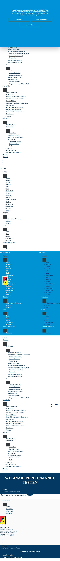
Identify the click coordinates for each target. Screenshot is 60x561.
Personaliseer (30, 25)
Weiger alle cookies (41, 19)
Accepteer (19, 19)
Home (5, 489)
